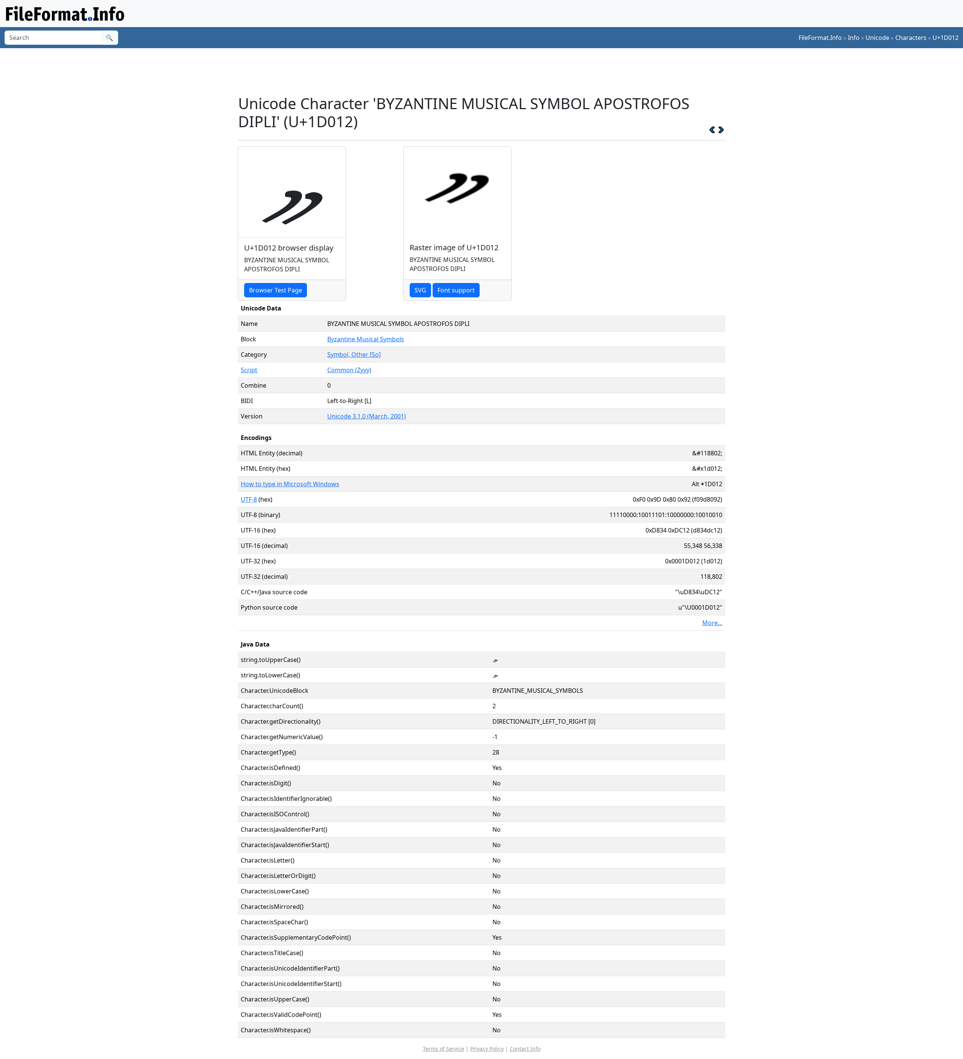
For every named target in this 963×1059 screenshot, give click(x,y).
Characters (911, 37)
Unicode (877, 37)
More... (712, 623)
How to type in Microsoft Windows (290, 484)
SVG (420, 290)
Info (854, 37)
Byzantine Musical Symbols (365, 339)
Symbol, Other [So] (354, 354)
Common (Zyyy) (349, 370)
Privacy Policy (487, 1048)
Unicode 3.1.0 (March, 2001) (366, 416)
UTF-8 (249, 499)
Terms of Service (443, 1048)
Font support (456, 290)
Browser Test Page (275, 290)
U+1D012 (945, 37)
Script (249, 370)
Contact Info (525, 1048)
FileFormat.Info (820, 37)
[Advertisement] (486, 71)
